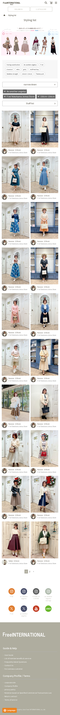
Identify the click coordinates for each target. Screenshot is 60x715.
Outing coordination (13, 65)
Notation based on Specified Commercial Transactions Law (28, 693)
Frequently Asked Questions (16, 662)
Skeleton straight (12, 74)
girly (24, 69)
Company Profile (11, 686)
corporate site (10, 682)
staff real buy (34, 69)
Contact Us (9, 665)
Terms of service (11, 700)
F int (41, 65)
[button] (33, 572)
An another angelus (30, 65)
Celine (10, 561)
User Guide (9, 655)
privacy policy (10, 689)
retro (18, 69)
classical (10, 69)
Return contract (11, 696)
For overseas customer (14, 669)
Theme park (40, 74)
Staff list (30, 103)
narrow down (30, 84)
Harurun (11, 150)
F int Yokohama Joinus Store (17, 152)
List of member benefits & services (18, 658)
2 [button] (29, 571)
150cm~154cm (27, 74)
